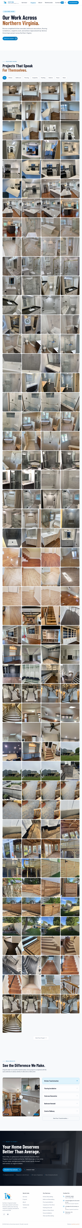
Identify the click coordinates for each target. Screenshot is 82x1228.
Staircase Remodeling (48, 1216)
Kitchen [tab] (10, 77)
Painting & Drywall (47, 1207)
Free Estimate (73, 2)
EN (62, 2)
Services (24, 2)
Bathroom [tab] (18, 77)
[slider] (21, 1097)
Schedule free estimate (11, 1170)
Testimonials (49, 2)
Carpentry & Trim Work (49, 1205)
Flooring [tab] (26, 77)
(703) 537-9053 (30, 1170)
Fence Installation (47, 1213)
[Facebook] (4, 1214)
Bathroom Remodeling (48, 1199)
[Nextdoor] (7, 1214)
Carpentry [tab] (35, 77)
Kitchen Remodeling (48, 1196)
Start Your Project (40, 1038)
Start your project (9, 38)
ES (65, 2)
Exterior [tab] (51, 77)
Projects (33, 2)
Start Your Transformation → (61, 1118)
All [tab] (4, 77)
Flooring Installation (48, 1202)
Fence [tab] (57, 77)
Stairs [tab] (64, 77)
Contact (57, 2)
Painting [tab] (43, 77)
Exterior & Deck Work (48, 1210)
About (40, 2)
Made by (73, 1224)
